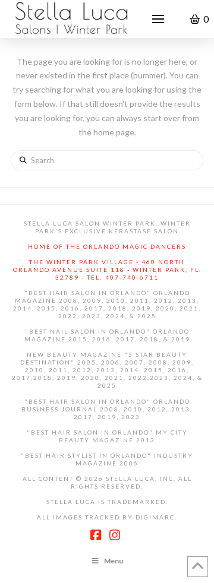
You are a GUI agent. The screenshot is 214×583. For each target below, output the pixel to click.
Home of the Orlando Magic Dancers (107, 246)
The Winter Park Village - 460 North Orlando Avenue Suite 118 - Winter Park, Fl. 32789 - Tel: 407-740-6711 (107, 269)
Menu (113, 560)
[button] (158, 19)
